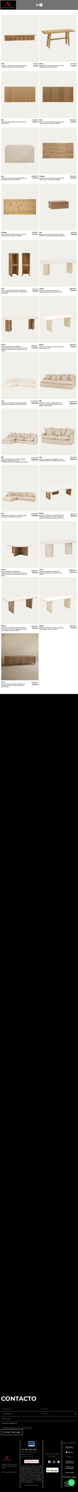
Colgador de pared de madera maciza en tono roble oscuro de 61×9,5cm (14, 66)
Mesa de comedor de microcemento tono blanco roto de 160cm (51, 628)
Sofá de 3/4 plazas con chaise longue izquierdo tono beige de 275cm (14, 516)
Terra (3, 682)
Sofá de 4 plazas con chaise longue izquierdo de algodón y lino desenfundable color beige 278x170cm (14, 460)
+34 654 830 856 (29, 1450)
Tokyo (41, 288)
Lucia (41, 569)
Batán (41, 64)
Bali (2, 120)
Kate (2, 64)
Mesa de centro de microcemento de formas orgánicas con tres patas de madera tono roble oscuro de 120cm (51, 516)
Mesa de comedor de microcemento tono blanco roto (51, 347)
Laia (2, 401)
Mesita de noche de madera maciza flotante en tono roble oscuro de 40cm (52, 235)
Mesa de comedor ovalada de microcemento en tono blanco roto (50, 291)
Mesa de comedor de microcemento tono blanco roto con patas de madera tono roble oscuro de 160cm (14, 629)
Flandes (42, 176)
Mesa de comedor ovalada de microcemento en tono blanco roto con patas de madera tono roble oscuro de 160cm (14, 349)
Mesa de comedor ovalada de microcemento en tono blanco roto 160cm (50, 573)
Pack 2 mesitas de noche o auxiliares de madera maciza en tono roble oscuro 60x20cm (14, 291)
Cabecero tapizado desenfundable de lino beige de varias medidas (14, 178)
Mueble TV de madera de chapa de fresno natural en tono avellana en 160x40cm (13, 685)
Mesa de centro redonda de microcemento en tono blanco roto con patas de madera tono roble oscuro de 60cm (14, 573)
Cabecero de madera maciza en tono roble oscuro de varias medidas (51, 122)
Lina (2, 288)
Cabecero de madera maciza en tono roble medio (13, 122)
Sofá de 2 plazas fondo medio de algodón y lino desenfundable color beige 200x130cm (51, 404)
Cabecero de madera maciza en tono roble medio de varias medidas (13, 235)
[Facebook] (49, 1461)
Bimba (41, 345)
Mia (2, 176)
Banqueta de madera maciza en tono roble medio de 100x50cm (51, 66)
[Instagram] (53, 1461)
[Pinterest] (58, 1461)
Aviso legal (9, 1466)
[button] (37, 5)
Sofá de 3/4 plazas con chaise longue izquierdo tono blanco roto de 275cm (14, 403)
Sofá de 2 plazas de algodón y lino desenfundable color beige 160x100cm (52, 459)
